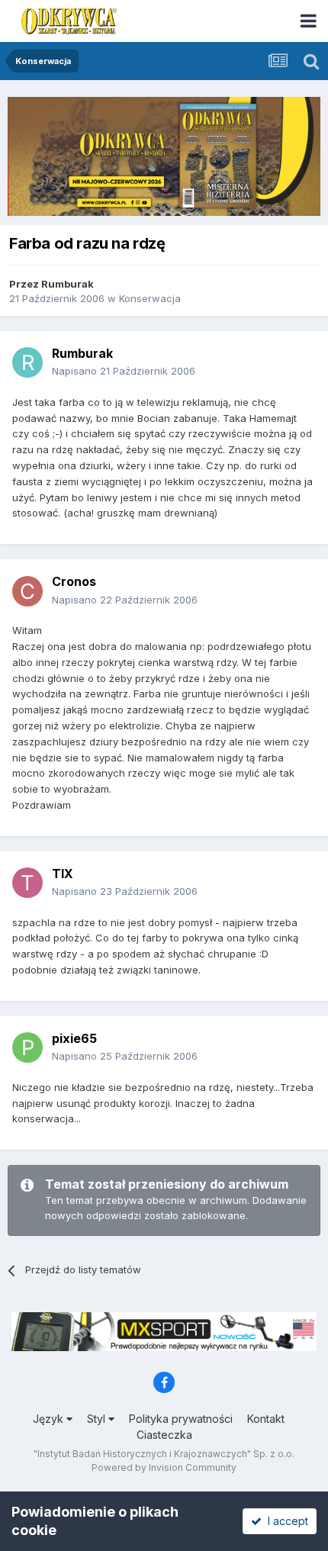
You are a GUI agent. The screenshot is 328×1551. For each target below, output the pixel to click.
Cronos (74, 581)
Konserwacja (150, 298)
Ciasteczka (164, 1434)
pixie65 (74, 1038)
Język (49, 1418)
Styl (97, 1418)
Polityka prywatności (181, 1418)
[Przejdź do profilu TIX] (27, 882)
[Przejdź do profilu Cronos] (27, 591)
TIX (62, 873)
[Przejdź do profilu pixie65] (27, 1047)
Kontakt (266, 1418)
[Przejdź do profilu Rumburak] (27, 362)
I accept (285, 1520)
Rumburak (67, 284)
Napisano (123, 371)
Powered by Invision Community (164, 1467)
